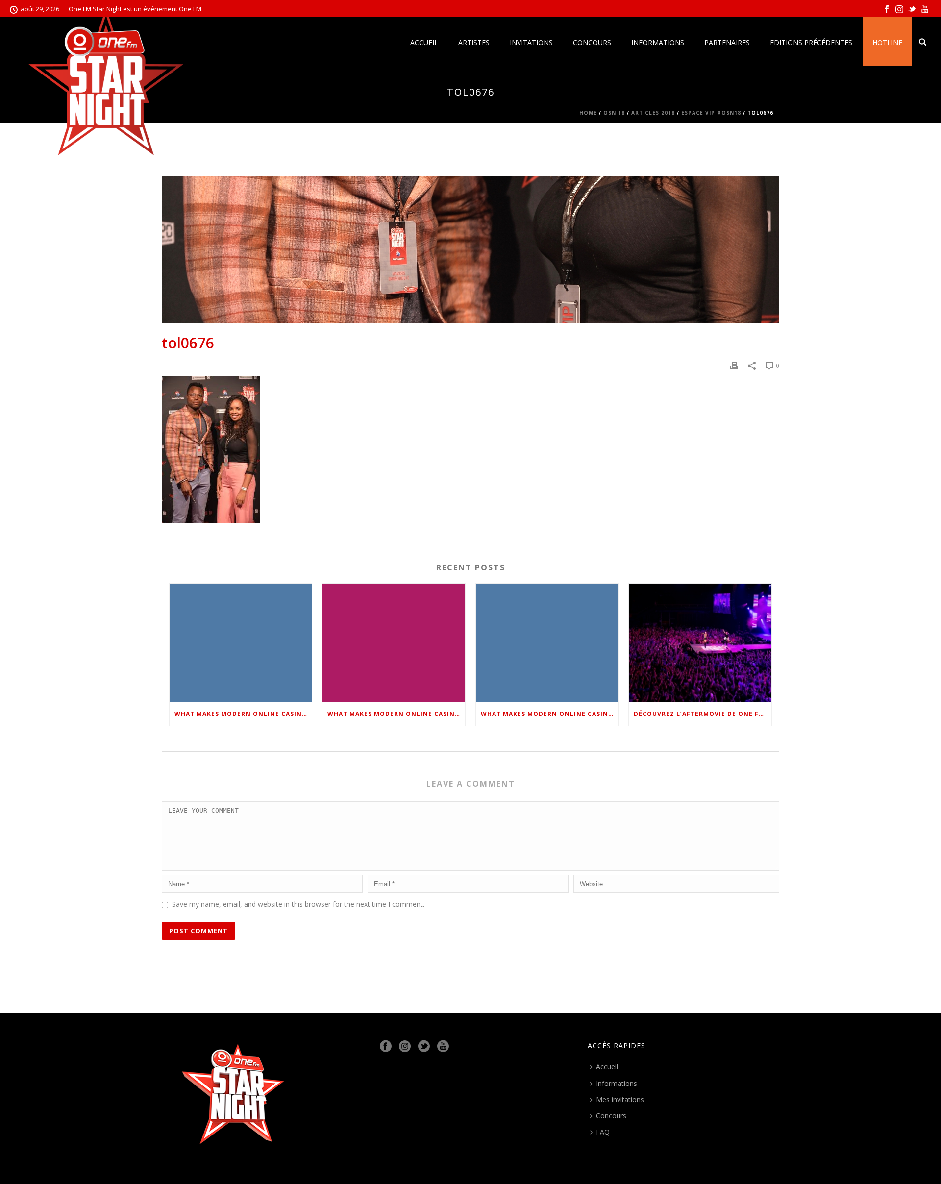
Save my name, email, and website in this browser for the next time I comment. (298, 904)
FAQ (603, 1131)
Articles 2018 (653, 112)
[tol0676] (470, 249)
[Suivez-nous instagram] (405, 1046)
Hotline (887, 42)
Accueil (424, 42)
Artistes (474, 42)
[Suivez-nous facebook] (386, 1046)
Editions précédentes (811, 42)
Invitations (531, 42)
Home (588, 112)
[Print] (734, 364)
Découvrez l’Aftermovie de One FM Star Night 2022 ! (702, 714)
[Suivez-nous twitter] (424, 1046)
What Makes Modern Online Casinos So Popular (243, 714)
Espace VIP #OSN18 (711, 112)
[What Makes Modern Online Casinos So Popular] (241, 643)
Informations (657, 42)
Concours (592, 42)
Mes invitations (620, 1099)
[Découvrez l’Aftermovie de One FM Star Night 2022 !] (700, 643)
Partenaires (727, 42)
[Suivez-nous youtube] (443, 1046)
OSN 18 (614, 112)
